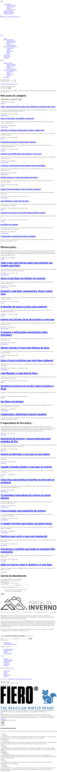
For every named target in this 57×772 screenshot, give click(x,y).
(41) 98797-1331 (12, 679)
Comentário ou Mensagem (8, 587)
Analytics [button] (3, 745)
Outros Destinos (11, 9)
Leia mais (3, 719)
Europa (8, 8)
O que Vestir (10, 48)
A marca (6, 658)
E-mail (3, 584)
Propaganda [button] (4, 752)
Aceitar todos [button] (12, 720)
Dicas (2, 476)
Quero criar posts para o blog (13, 591)
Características (4, 115)
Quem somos (7, 642)
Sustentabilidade (8, 660)
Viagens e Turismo (8, 14)
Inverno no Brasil (8, 11)
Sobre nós (6, 57)
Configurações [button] (4, 720)
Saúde (8, 49)
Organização (10, 50)
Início (5, 38)
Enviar (2, 594)
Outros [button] (2, 759)
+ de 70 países (7, 4)
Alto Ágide (3, 561)
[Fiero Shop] (28, 709)
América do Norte (11, 5)
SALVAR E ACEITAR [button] (5, 770)
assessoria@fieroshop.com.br (24, 679)
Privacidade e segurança (10, 644)
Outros (8, 53)
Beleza (8, 52)
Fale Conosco (7, 56)
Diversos (3, 150)
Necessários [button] (4, 765)
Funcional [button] (3, 734)
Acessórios (3, 435)
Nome (3, 581)
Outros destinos (11, 68)
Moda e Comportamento (10, 46)
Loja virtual (7, 55)
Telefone (3, 582)
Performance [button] (4, 739)
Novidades (6, 662)
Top (1, 713)
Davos (2, 139)
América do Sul (11, 7)
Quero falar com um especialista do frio (15, 590)
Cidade (2, 209)
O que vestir (10, 71)
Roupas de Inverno (9, 12)
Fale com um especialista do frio (11, 16)
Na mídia (6, 665)
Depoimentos (7, 661)
